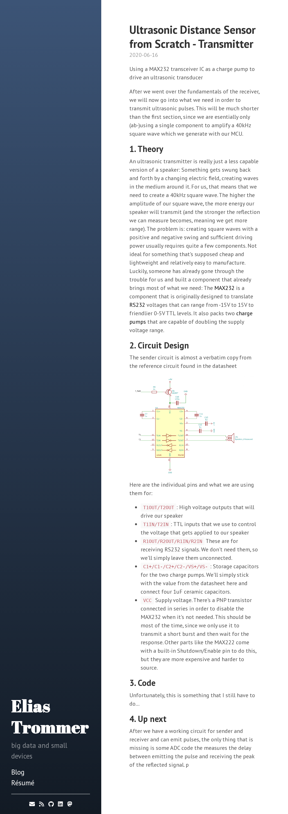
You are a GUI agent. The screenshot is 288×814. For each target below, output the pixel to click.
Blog (17, 772)
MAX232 (224, 288)
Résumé (22, 782)
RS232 (137, 304)
